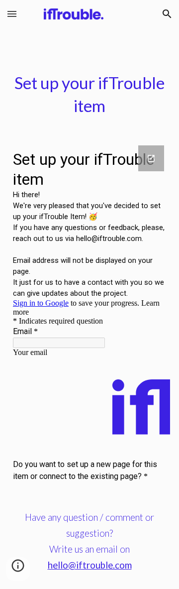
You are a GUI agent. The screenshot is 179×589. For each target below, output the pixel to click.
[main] (89, 94)
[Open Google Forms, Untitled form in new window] (151, 158)
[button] (12, 13)
